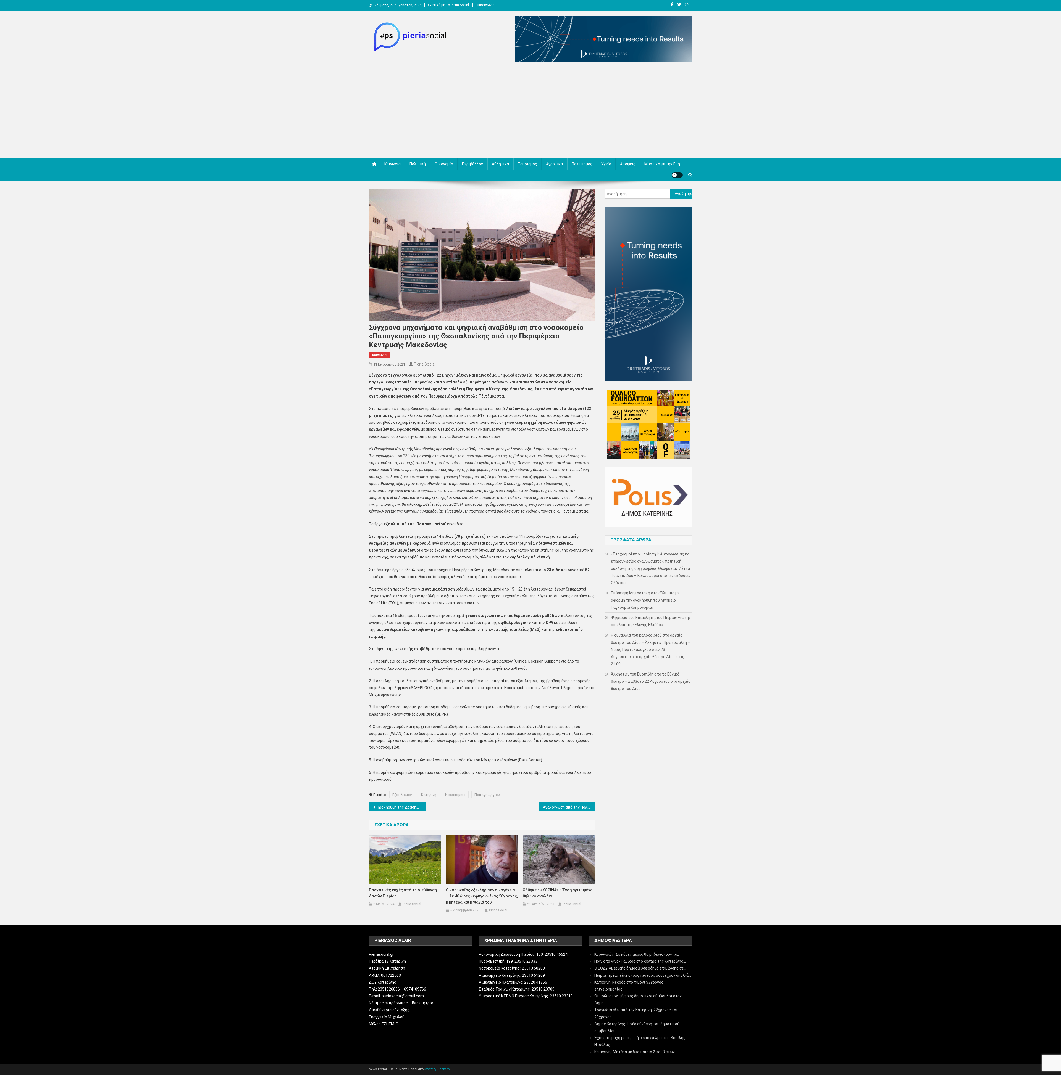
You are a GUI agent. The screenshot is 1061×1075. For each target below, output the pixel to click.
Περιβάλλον (472, 164)
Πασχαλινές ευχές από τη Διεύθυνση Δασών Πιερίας (403, 893)
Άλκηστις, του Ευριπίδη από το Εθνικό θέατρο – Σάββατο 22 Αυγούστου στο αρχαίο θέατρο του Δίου (650, 681)
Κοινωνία (392, 164)
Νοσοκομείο (455, 795)
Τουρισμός (527, 164)
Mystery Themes (437, 1069)
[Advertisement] (530, 111)
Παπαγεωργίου (487, 795)
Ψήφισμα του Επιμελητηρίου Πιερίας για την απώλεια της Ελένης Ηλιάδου (651, 621)
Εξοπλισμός (402, 795)
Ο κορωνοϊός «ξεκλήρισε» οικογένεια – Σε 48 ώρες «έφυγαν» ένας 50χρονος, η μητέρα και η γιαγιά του (482, 896)
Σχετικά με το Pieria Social (448, 5)
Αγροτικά (554, 164)
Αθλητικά (500, 164)
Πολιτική (417, 164)
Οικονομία (444, 164)
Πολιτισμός (582, 164)
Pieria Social (424, 364)
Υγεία (606, 164)
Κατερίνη (428, 795)
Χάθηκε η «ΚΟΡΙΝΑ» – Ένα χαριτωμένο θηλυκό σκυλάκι (558, 893)
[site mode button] (677, 175)
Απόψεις (627, 164)
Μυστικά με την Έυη (662, 164)
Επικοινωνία (485, 5)
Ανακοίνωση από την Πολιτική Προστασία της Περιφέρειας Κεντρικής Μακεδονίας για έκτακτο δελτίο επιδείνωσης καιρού (569, 807)
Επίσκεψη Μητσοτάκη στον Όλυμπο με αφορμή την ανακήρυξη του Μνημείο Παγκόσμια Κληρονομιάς (645, 600)
